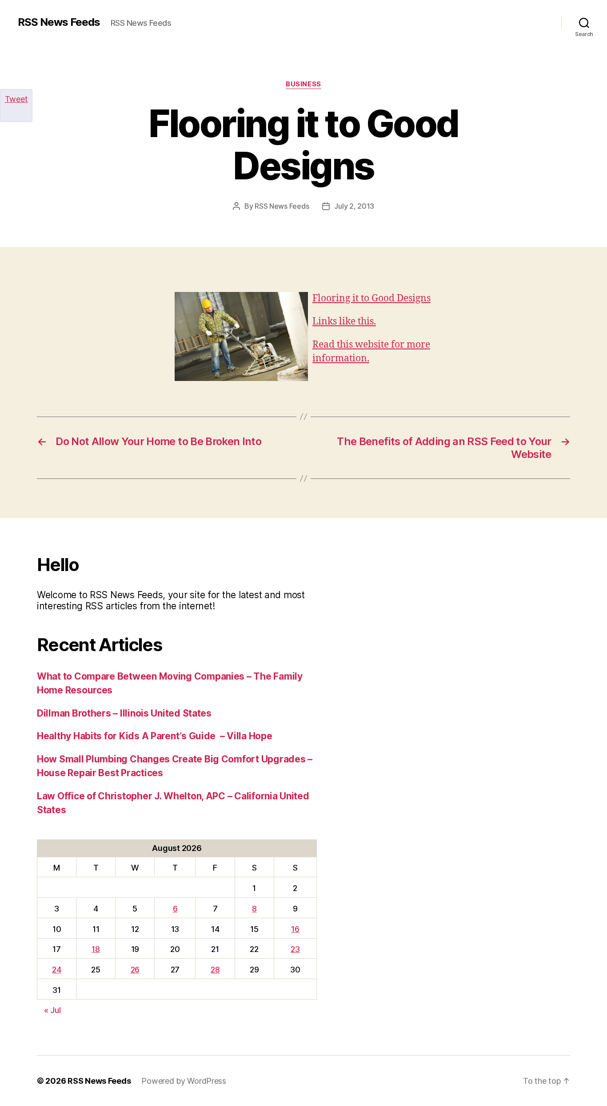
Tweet (16, 99)
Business (303, 84)
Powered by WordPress (183, 1081)
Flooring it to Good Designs (371, 298)
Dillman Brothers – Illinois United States (124, 713)
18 (96, 949)
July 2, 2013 (354, 206)
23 (295, 949)
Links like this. (344, 322)
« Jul (52, 1010)
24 (56, 969)
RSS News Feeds (59, 22)
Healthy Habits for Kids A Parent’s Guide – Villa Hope (154, 735)
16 (295, 929)
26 (135, 969)
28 (215, 969)
